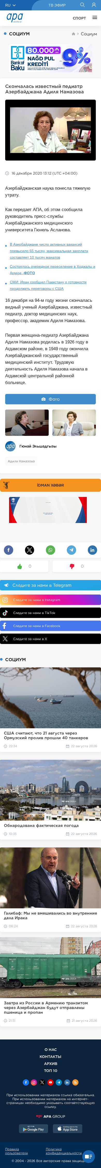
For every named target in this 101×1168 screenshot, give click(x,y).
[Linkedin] (67, 1083)
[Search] (82, 5)
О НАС (51, 1049)
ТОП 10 (50, 1070)
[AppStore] (67, 1129)
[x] (42, 1083)
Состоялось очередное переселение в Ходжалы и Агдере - (52, 269)
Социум (89, 33)
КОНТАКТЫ (50, 1056)
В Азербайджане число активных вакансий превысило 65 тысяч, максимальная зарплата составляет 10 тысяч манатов (49, 250)
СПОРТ (79, 18)
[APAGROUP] (50, 1116)
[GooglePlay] (33, 1129)
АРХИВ (50, 1063)
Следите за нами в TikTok (34, 613)
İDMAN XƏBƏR (50, 485)
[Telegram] (59, 1083)
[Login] (94, 5)
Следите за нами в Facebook (36, 626)
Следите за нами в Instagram (36, 600)
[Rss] (75, 1083)
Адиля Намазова (21, 461)
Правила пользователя (16, 1151)
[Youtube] (50, 1083)
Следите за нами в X (30, 639)
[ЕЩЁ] (93, 18)
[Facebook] (26, 1083)
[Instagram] (34, 1083)
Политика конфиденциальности (64, 1151)
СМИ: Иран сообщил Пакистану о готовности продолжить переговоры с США (48, 285)
